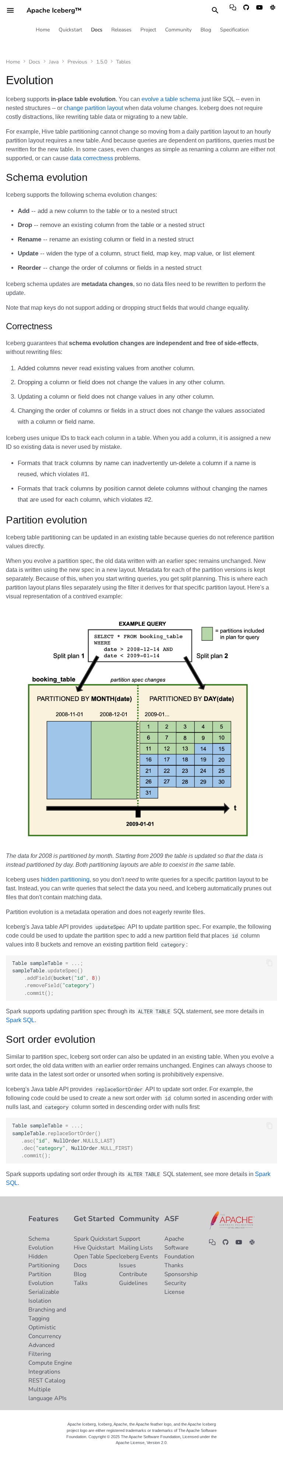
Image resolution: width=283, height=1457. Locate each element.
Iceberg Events (138, 1256)
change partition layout (93, 108)
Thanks (174, 1265)
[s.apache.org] (273, 10)
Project (148, 30)
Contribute (133, 1274)
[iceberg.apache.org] (233, 10)
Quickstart (70, 30)
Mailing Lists (136, 1248)
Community (178, 30)
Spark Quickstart (96, 1239)
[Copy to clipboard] (269, 963)
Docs (96, 30)
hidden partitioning (65, 879)
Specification (234, 30)
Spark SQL (20, 1020)
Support (129, 1239)
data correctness (91, 158)
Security (175, 1283)
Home (43, 30)
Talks (81, 1283)
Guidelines (133, 1283)
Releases (121, 30)
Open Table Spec (96, 1256)
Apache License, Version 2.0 (141, 1442)
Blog (205, 30)
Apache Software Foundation (179, 1248)
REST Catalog (46, 1381)
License (174, 1292)
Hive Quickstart (94, 1248)
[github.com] (246, 10)
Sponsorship (181, 1274)
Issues (127, 1265)
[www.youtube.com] (259, 10)
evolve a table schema (171, 99)
